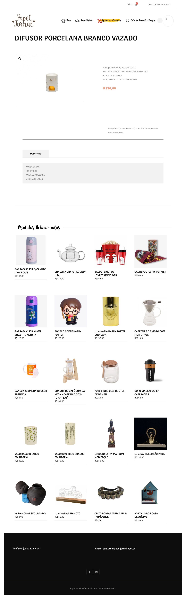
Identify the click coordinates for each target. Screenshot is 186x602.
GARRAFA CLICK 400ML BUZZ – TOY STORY (28, 333)
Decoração (149, 128)
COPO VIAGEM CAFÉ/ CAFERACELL (146, 392)
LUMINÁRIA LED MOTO (67, 513)
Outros (155, 128)
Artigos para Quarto (123, 128)
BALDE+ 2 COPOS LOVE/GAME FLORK (105, 273)
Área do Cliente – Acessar (159, 4)
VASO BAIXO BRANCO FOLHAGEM (27, 455)
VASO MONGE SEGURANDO (30, 513)
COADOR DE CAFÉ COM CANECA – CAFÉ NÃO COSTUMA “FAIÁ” (70, 394)
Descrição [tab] (35, 153)
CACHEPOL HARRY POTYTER (150, 271)
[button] (19, 58)
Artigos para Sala (138, 128)
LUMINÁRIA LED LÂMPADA (149, 454)
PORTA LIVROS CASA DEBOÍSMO (146, 515)
